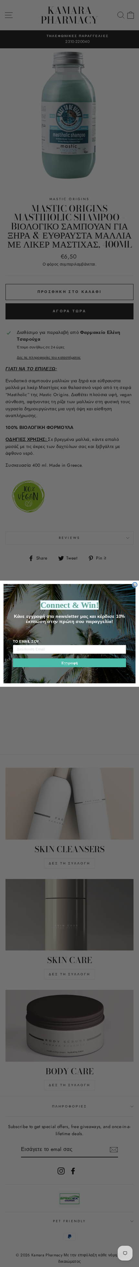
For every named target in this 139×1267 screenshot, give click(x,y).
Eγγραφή (69, 662)
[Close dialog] (135, 584)
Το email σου (26, 641)
